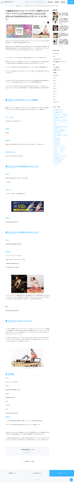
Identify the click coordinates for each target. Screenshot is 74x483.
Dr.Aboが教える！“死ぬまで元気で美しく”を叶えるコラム (60, 127)
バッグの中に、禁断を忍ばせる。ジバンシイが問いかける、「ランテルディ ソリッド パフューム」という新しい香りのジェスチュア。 (63, 20)
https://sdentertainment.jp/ (12, 413)
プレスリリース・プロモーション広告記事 (60, 121)
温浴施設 (54, 72)
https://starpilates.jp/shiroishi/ (12, 310)
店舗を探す (57, 2)
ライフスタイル (55, 75)
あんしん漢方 (57, 141)
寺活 (54, 56)
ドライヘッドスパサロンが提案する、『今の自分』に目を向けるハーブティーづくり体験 (63, 14)
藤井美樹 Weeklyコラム (59, 112)
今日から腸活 (57, 138)
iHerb (56, 124)
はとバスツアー (57, 156)
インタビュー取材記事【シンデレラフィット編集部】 (60, 118)
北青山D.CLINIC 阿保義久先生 (60, 130)
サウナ (54, 77)
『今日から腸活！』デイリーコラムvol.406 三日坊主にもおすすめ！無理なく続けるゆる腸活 (63, 35)
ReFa (64, 156)
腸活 (54, 64)
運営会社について (12, 473)
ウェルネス (63, 146)
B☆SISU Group (57, 153)
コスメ (54, 99)
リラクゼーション (56, 102)
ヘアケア (54, 88)
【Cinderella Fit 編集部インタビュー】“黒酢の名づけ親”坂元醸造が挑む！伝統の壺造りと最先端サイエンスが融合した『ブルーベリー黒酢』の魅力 (63, 42)
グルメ (54, 86)
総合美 (65, 114)
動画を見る (63, 2)
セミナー (54, 80)
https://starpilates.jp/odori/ (11, 222)
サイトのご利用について (37, 473)
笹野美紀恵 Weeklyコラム (59, 158)
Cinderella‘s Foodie (56, 59)
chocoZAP (57, 163)
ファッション (63, 148)
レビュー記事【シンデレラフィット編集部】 (60, 136)
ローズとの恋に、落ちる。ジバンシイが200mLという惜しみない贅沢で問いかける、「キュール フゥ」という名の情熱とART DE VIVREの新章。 (63, 28)
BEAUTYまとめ (57, 114)
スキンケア (55, 91)
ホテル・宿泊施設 (56, 67)
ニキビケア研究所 (58, 161)
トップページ (7, 5)
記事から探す (50, 2)
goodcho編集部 (57, 132)
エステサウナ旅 (55, 53)
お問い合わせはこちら (71, 2)
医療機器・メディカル (56, 69)
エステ (54, 96)
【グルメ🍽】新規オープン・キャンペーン (59, 61)
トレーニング (28, 452)
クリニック (55, 83)
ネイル (54, 94)
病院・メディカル (57, 143)
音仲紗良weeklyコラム (58, 109)
